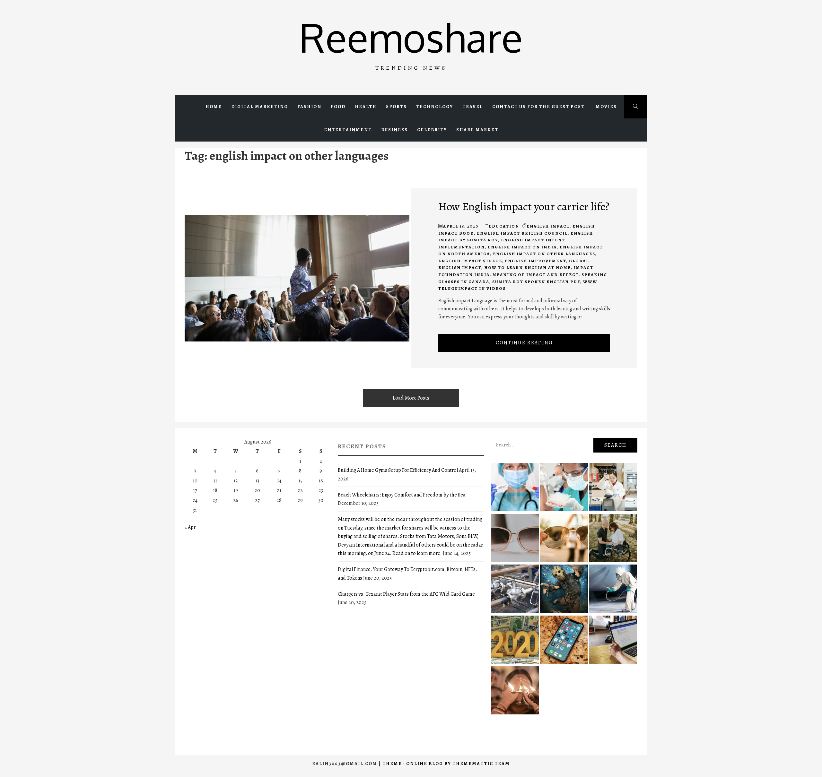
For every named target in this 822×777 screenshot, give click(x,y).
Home (214, 107)
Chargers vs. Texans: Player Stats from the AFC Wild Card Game (406, 594)
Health (366, 107)
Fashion (309, 107)
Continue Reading (524, 342)
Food (338, 107)
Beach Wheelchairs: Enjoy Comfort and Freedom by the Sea (402, 494)
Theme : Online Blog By (417, 764)
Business (394, 130)
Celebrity (432, 130)
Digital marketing (259, 107)
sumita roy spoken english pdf (536, 281)
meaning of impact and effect (536, 274)
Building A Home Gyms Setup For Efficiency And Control (398, 470)
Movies (606, 107)
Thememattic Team (481, 764)
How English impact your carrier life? (523, 206)
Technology (434, 107)
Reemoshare (410, 37)
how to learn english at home (527, 267)
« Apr (190, 527)
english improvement (535, 260)
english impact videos (470, 260)
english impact (548, 226)
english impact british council (522, 233)
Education (504, 226)
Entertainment (348, 130)
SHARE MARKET (477, 130)
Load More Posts (411, 397)
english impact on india (522, 247)
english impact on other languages (544, 253)
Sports (396, 107)
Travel (472, 107)
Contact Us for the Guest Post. (539, 107)
